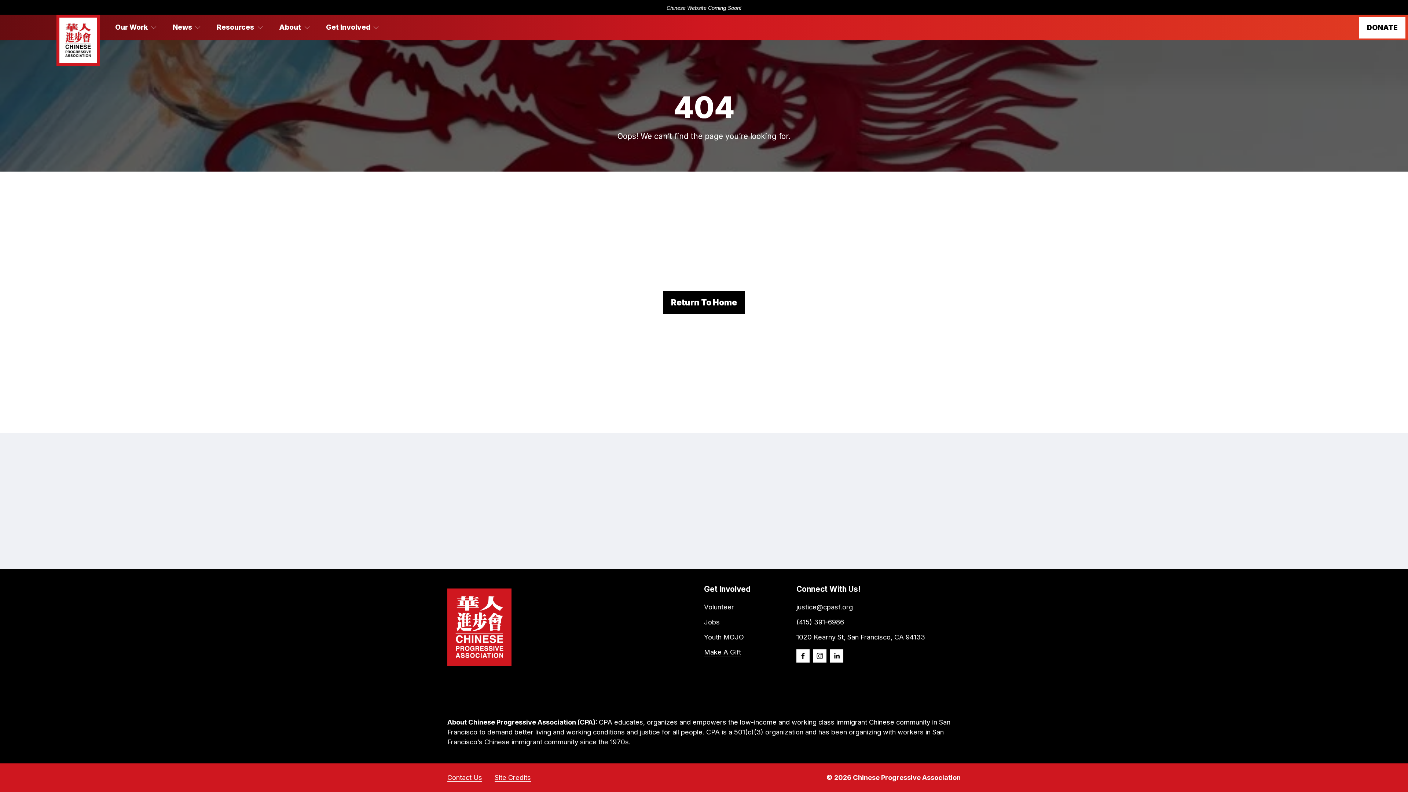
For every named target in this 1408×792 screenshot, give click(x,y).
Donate (1382, 27)
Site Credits (513, 777)
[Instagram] (819, 656)
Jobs (712, 622)
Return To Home (704, 302)
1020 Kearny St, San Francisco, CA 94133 (860, 637)
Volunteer (719, 607)
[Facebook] (803, 656)
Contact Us (464, 777)
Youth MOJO (724, 637)
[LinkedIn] (836, 656)
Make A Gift (722, 652)
